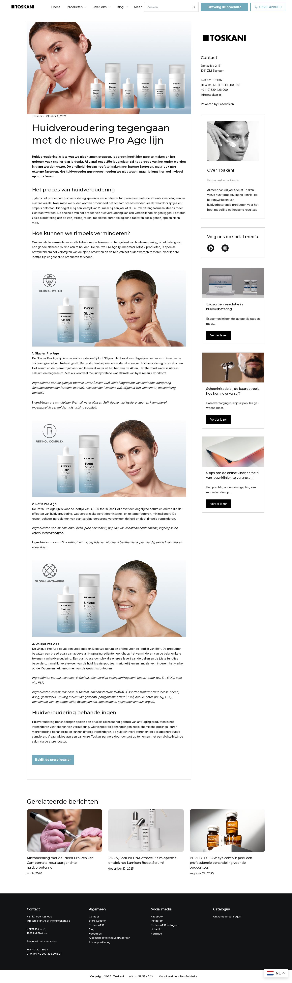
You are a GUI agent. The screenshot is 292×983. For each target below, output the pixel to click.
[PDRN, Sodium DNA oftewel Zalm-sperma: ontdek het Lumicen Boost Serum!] (146, 830)
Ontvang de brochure (224, 7)
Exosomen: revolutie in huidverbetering (224, 306)
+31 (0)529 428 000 (214, 90)
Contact (94, 916)
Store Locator (97, 920)
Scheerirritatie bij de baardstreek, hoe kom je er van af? (232, 391)
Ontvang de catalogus (227, 916)
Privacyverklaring (99, 942)
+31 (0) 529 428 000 (39, 916)
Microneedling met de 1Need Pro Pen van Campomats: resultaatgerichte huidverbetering (60, 862)
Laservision (226, 104)
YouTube (156, 933)
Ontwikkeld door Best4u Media (178, 976)
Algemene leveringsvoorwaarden (109, 937)
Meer (138, 7)
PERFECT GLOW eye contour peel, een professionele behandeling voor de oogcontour (221, 862)
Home (55, 7)
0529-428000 (270, 7)
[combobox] (166, 7)
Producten (75, 7)
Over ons (100, 7)
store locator (57, 741)
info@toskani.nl (211, 95)
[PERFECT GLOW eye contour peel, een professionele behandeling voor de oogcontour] (227, 830)
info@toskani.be (60, 920)
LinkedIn (156, 929)
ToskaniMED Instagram (165, 925)
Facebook (157, 916)
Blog (120, 7)
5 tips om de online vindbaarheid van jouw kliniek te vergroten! (232, 475)
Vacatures (95, 933)
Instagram (157, 920)
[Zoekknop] (193, 7)
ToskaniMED (96, 925)
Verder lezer (218, 335)
